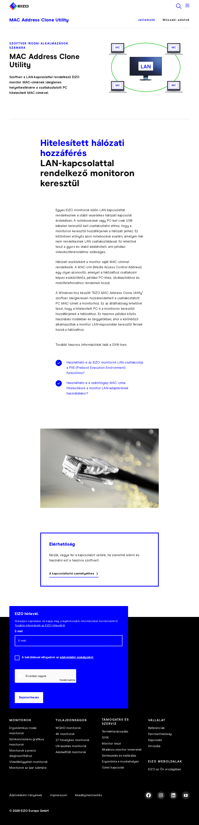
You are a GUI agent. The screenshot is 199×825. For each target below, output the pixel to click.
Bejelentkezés (29, 697)
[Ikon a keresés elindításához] (179, 6)
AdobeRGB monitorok (71, 752)
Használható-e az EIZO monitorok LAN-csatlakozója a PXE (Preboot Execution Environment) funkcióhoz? (104, 368)
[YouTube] (186, 795)
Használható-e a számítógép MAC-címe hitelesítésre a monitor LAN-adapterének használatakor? (97, 388)
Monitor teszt (111, 743)
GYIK (105, 737)
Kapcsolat (155, 740)
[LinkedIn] (173, 795)
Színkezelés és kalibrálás (119, 755)
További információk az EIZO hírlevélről (40, 625)
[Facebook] (148, 795)
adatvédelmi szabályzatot (76, 657)
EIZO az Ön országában (164, 769)
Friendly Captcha (67, 680)
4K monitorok (65, 734)
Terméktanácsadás (115, 731)
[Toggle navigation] (187, 6)
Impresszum (58, 795)
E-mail (19, 631)
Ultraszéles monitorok (71, 746)
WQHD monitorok (68, 728)
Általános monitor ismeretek (122, 749)
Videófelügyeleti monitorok (28, 762)
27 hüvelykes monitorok (72, 740)
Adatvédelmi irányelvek (25, 795)
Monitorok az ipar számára (27, 767)
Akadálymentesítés (88, 795)
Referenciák (156, 728)
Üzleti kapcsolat (113, 767)
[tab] (148, 23)
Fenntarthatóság (160, 734)
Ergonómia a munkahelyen (120, 761)
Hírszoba (154, 746)
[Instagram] (161, 795)
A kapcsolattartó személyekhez (71, 573)
